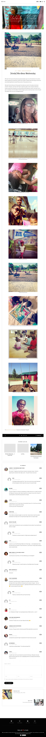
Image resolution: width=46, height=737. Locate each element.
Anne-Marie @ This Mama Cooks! (16, 552)
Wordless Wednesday (26, 70)
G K (9, 600)
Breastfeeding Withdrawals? (28, 702)
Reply (40, 478)
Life (16, 70)
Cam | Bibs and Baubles (14, 617)
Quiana (10, 488)
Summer (19, 70)
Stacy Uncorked (13, 578)
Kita (10, 540)
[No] (44, 734)
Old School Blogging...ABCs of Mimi (19, 692)
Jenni (10, 500)
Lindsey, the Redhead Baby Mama (17, 468)
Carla (10, 651)
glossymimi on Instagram (11, 429)
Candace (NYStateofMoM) (15, 625)
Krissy (10, 634)
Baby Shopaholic (13, 569)
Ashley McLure (12, 521)
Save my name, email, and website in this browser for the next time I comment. (19, 679)
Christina (11, 511)
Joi (10, 608)
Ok (20, 735)
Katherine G (12, 643)
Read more (24, 735)
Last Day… (23, 453)
